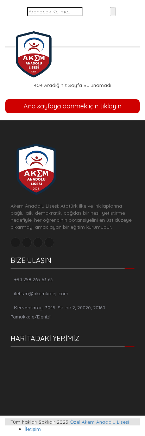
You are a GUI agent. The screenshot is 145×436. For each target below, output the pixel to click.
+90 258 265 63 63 (33, 279)
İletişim (33, 429)
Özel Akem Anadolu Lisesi (99, 422)
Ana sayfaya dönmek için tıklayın (72, 106)
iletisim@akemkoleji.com (41, 293)
